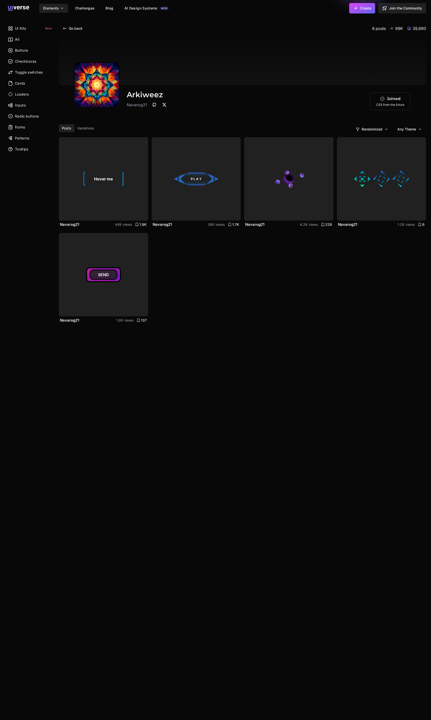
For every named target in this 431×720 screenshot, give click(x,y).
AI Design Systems (145, 8)
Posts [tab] (66, 128)
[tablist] (78, 128)
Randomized (372, 129)
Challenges (85, 8)
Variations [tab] (85, 128)
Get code (135, 213)
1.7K (235, 224)
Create (365, 8)
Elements (51, 8)
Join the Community (405, 8)
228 (328, 224)
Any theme (406, 129)
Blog (109, 8)
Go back (76, 28)
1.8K (143, 224)
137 (144, 320)
